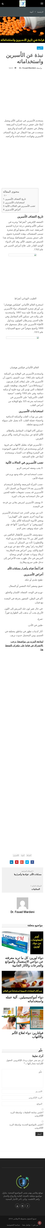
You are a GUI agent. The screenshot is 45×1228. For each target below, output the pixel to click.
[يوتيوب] (17, 1206)
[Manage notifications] (39, 1223)
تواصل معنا (26, 1225)
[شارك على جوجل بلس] (22, 862)
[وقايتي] (22, 1181)
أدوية (39, 48)
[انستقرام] (22, 1206)
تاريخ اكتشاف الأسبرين (15, 198)
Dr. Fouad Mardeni (27, 68)
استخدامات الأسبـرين (15, 202)
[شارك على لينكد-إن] (11, 862)
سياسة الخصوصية (13, 1225)
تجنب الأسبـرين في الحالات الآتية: (20, 205)
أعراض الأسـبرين (13, 209)
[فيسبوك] (27, 1206)
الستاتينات (36, 889)
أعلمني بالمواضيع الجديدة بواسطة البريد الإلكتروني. (26, 1126)
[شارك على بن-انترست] (16, 862)
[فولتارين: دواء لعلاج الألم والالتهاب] (22, 1018)
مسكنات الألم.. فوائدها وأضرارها (28, 874)
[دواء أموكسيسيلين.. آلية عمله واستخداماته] (22, 982)
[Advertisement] (22, 96)
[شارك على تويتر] (27, 862)
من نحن (35, 1225)
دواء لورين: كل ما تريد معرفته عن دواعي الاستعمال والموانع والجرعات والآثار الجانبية (24, 961)
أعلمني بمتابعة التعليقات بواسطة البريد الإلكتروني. (26, 1114)
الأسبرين (16, 855)
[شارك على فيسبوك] (32, 862)
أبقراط (29, 855)
